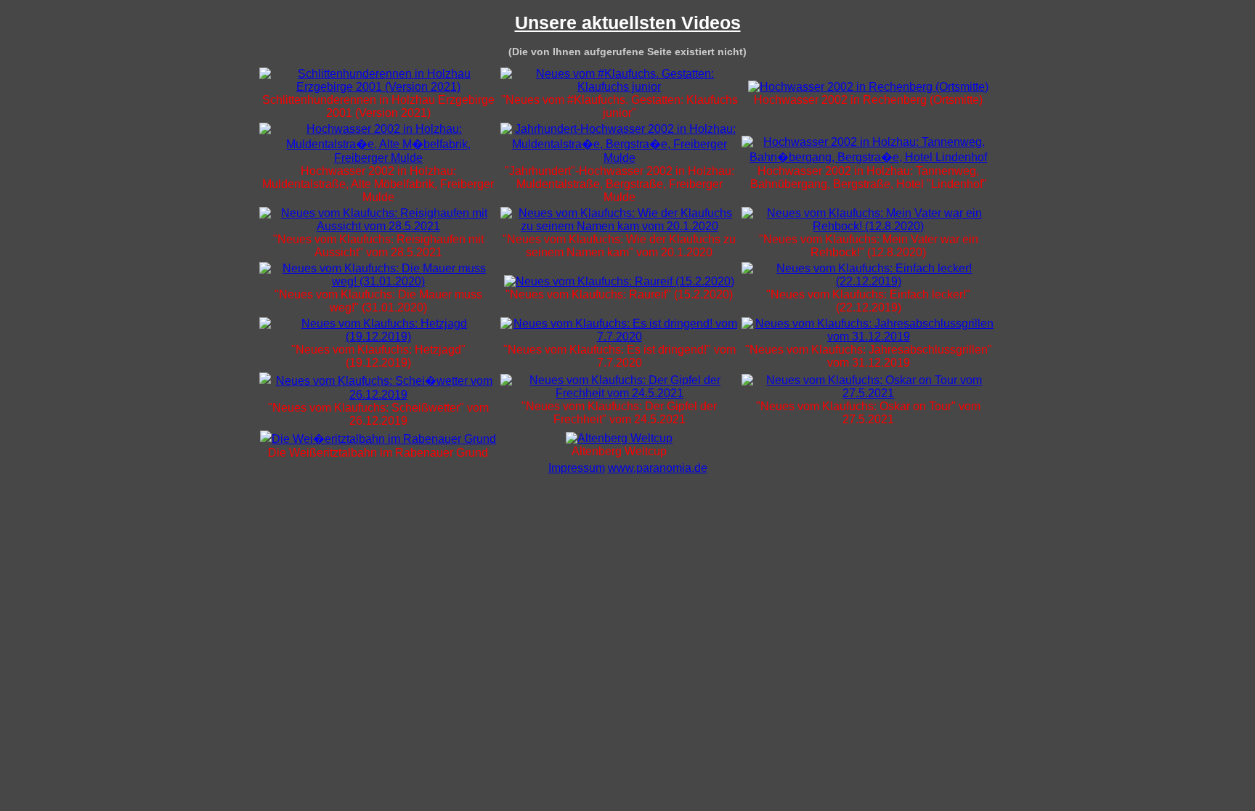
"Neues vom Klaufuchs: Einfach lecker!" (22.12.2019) (868, 301)
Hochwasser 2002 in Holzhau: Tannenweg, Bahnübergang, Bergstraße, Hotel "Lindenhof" (868, 177)
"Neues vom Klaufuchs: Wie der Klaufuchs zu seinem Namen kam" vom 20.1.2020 (619, 245)
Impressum (576, 468)
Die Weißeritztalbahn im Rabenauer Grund (378, 453)
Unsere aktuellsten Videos (628, 22)
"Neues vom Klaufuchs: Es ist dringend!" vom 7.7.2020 (619, 356)
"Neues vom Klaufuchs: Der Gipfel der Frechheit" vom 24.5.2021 (619, 412)
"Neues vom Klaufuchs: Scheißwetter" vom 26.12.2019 (378, 414)
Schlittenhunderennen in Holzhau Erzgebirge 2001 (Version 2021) (378, 106)
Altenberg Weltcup (619, 451)
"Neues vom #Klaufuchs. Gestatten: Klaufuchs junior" (619, 106)
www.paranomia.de (657, 468)
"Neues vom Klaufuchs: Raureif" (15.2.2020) (619, 294)
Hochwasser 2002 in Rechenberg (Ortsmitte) (868, 100)
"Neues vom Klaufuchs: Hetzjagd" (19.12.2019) (378, 356)
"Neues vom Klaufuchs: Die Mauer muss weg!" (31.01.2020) (378, 301)
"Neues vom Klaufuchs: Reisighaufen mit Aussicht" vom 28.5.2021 (378, 245)
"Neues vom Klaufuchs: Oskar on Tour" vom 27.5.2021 (868, 412)
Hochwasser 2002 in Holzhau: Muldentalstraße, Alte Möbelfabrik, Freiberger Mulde (378, 184)
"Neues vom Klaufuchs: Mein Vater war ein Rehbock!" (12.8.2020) (868, 245)
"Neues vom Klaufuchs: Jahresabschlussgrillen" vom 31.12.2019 (868, 356)
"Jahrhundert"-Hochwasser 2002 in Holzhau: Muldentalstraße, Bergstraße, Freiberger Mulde (619, 184)
